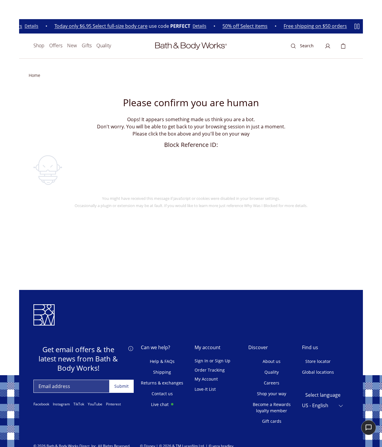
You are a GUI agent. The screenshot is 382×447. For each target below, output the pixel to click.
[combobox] (323, 406)
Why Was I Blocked (261, 205)
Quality (103, 45)
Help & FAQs (162, 361)
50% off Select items (243, 26)
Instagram (61, 404)
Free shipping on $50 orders (313, 26)
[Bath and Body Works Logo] (191, 46)
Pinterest (113, 404)
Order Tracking (210, 370)
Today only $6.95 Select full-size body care (99, 26)
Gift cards (271, 421)
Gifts (87, 45)
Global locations (318, 372)
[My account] (327, 46)
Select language (323, 395)
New (72, 45)
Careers (271, 383)
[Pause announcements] (357, 26)
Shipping (162, 372)
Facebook (41, 404)
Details (30, 26)
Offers (55, 45)
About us (272, 361)
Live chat (160, 404)
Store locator (318, 361)
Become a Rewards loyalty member (272, 407)
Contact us (162, 393)
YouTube (95, 404)
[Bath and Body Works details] (131, 348)
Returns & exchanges (162, 383)
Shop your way (271, 393)
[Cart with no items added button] (343, 46)
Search (307, 45)
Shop (38, 45)
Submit (121, 386)
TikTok (78, 404)
